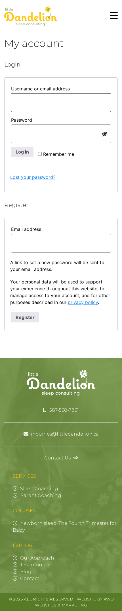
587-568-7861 (64, 410)
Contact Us (57, 458)
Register (25, 317)
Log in (22, 152)
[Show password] (105, 134)
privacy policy (83, 302)
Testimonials (35, 564)
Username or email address (51, 89)
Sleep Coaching (39, 488)
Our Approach (37, 558)
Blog (25, 571)
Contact (29, 578)
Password (33, 120)
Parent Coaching (40, 495)
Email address (37, 229)
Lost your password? (32, 177)
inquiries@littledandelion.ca (65, 434)
